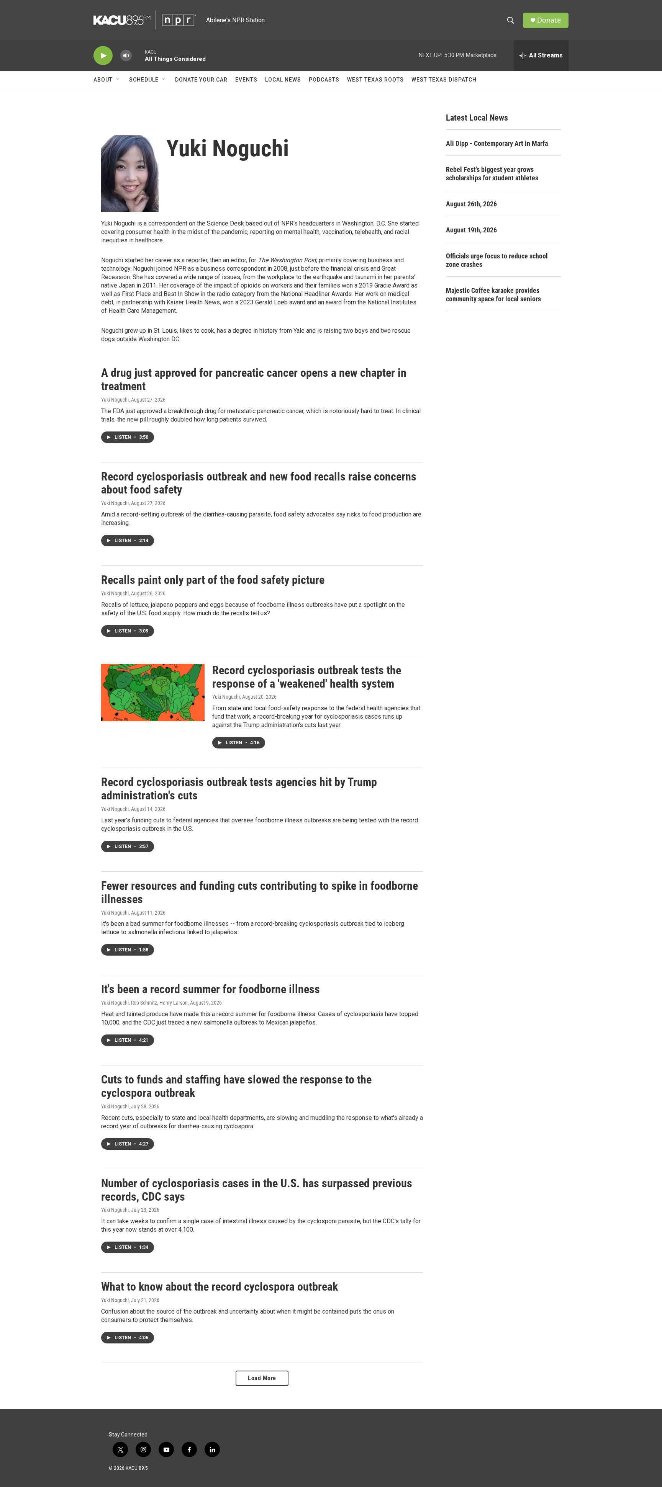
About (103, 80)
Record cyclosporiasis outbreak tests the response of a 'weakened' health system (306, 676)
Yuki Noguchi (115, 400)
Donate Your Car (201, 80)
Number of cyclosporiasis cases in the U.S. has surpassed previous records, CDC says (256, 1190)
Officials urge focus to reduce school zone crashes (497, 260)
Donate (549, 20)
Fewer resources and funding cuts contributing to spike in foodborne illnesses (259, 892)
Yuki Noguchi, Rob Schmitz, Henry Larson (144, 1003)
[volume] (126, 55)
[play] (103, 55)
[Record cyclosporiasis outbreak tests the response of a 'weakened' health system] (153, 692)
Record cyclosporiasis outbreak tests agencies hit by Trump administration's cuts (239, 788)
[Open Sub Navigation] (118, 80)
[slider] (138, 55)
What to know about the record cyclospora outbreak (219, 1286)
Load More (262, 1378)
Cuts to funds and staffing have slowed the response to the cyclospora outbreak (236, 1086)
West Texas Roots (375, 80)
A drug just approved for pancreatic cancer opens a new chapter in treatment (253, 379)
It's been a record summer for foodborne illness (210, 989)
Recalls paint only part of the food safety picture (212, 580)
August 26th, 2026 (471, 204)
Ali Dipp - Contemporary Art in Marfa (497, 143)
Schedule (144, 80)
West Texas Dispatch (444, 80)
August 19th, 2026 (471, 230)
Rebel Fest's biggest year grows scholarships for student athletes (492, 173)
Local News (283, 80)
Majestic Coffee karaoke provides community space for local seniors (493, 294)
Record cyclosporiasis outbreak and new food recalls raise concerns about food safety (258, 483)
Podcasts (324, 80)
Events (246, 80)
